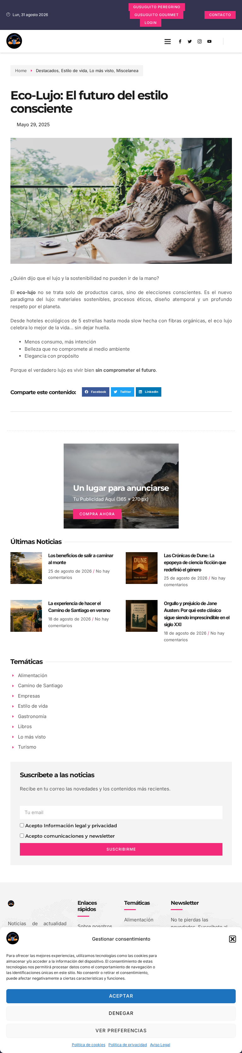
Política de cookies (88, 1044)
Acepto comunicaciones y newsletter (70, 836)
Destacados (47, 70)
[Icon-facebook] (180, 41)
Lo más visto (101, 70)
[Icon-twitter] (190, 41)
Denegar (121, 1013)
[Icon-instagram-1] (200, 41)
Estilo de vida (74, 70)
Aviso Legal (160, 1044)
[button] (232, 939)
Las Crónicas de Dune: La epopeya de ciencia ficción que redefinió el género (195, 562)
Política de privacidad (127, 1044)
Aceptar (121, 996)
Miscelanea (127, 70)
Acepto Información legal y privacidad (71, 826)
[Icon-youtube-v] (209, 41)
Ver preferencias (121, 1030)
